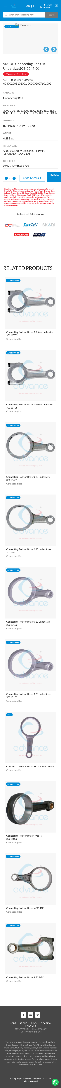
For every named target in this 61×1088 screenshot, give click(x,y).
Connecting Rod (14, 339)
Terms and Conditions (30, 1032)
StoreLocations (45, 5)
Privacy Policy (39, 1029)
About (24, 1023)
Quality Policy (22, 1029)
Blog (34, 1023)
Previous (46, 50)
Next (54, 50)
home (13, 1023)
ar (28, 6)
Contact (30, 1026)
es (34, 6)
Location (45, 1023)
